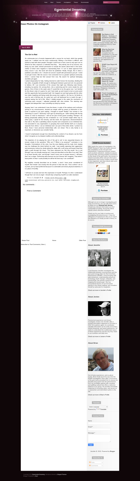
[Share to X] (63, 178)
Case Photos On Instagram (35, 24)
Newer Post (25, 240)
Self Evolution (66, 180)
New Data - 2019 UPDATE (102, 114)
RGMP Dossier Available (101, 143)
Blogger (112, 451)
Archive (102, 23)
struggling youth (75, 180)
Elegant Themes (62, 474)
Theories (58, 2)
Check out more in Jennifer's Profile (99, 290)
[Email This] (58, 178)
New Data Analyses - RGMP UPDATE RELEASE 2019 (103, 128)
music (56, 180)
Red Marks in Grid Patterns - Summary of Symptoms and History (109, 35)
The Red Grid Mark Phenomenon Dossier (103, 184)
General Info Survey (106, 205)
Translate (103, 409)
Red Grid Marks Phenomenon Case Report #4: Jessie (108, 79)
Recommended (85, 2)
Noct (36, 476)
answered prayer (33, 180)
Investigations (67, 2)
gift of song (41, 180)
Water (26, 181)
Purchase (104, 135)
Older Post (82, 240)
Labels (113, 23)
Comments (94, 465)
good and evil (48, 180)
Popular (92, 23)
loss (53, 180)
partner (61, 180)
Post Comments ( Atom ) (38, 244)
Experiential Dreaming (70, 9)
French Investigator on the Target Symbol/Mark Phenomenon (109, 94)
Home (45, 2)
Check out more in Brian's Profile (98, 395)
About (51, 2)
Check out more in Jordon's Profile (99, 336)
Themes (76, 2)
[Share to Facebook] (65, 178)
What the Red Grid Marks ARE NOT (108, 50)
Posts (92, 462)
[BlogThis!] (61, 178)
